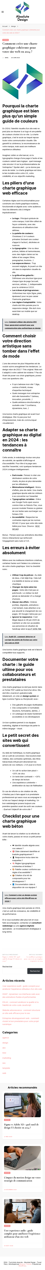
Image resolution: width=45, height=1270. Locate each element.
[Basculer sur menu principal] (3, 12)
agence (5, 1038)
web (4, 1073)
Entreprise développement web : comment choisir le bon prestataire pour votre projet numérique (20, 1021)
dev (4, 1048)
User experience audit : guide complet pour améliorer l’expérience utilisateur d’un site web (22, 1233)
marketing (6, 1058)
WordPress (22, 1266)
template (6, 1068)
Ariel (7, 57)
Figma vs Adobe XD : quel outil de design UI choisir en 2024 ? (21, 1126)
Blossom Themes (26, 1264)
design (5, 40)
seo (4, 1063)
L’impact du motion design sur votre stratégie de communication (22, 1179)
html (4, 1053)
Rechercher (7, 967)
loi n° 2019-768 (34, 629)
